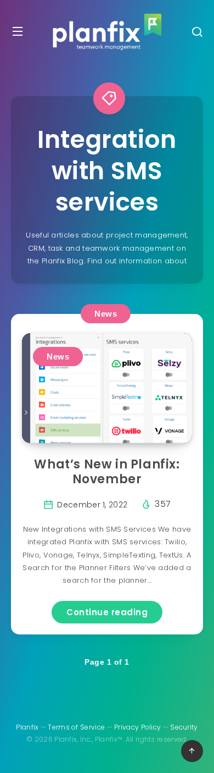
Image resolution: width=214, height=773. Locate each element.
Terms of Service (76, 727)
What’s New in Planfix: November (106, 472)
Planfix (27, 727)
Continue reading (107, 612)
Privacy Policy (137, 727)
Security (184, 727)
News (105, 313)
